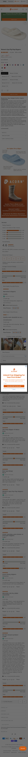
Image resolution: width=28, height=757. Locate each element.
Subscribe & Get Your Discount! (14, 386)
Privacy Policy (14, 389)
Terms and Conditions (22, 388)
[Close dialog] (26, 366)
